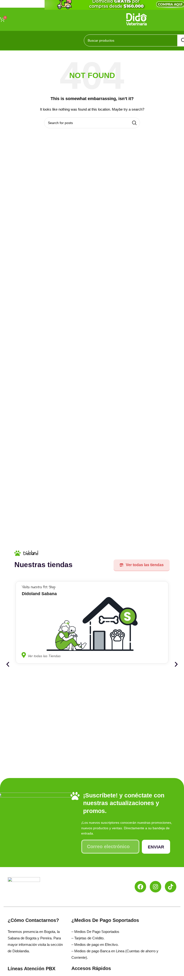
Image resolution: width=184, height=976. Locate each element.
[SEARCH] (134, 122)
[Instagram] (155, 886)
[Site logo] (136, 19)
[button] (8, 664)
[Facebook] (140, 886)
